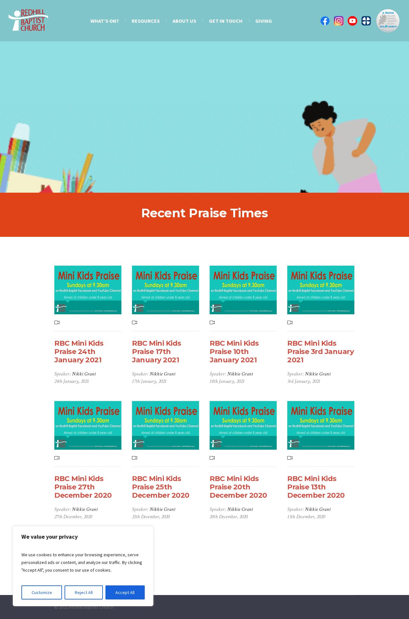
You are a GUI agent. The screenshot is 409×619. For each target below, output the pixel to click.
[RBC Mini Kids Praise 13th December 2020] (320, 425)
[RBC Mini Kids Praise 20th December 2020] (243, 425)
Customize (42, 592)
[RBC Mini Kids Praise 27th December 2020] (87, 425)
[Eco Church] (388, 21)
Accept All (125, 592)
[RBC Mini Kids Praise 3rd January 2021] (320, 290)
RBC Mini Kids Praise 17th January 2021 (156, 351)
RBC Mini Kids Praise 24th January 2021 (79, 351)
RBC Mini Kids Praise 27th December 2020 (83, 487)
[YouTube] (352, 21)
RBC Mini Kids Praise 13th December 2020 (316, 487)
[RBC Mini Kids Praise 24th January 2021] (87, 290)
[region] (83, 566)
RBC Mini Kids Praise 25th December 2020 (160, 487)
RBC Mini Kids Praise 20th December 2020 (238, 487)
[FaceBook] (325, 21)
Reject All (84, 592)
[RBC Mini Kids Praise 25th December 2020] (165, 425)
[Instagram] (338, 21)
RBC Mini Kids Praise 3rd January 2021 (320, 351)
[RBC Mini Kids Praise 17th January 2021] (165, 290)
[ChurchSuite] (366, 21)
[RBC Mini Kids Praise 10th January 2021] (243, 290)
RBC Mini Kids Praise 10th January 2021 (234, 351)
